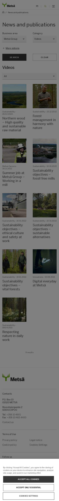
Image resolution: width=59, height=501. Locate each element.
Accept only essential (28, 487)
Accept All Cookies (28, 479)
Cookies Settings (28, 496)
